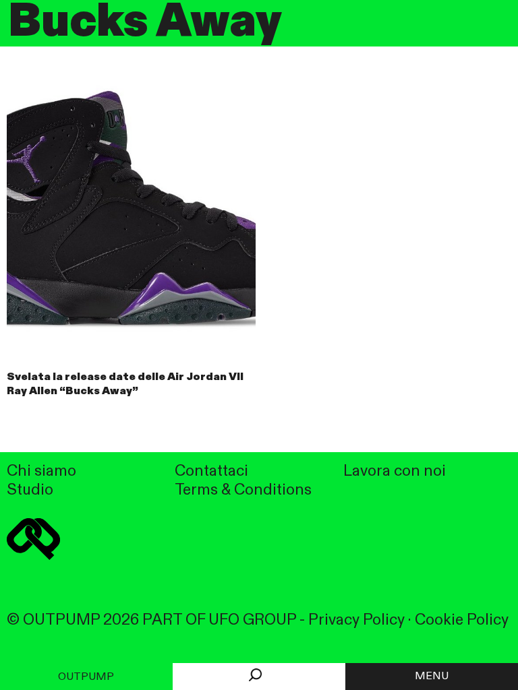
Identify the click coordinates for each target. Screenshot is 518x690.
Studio (30, 490)
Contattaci (211, 471)
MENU (432, 676)
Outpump (86, 677)
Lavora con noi (394, 471)
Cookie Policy (462, 620)
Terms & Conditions (243, 490)
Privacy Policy (356, 620)
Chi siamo (41, 471)
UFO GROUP (252, 620)
